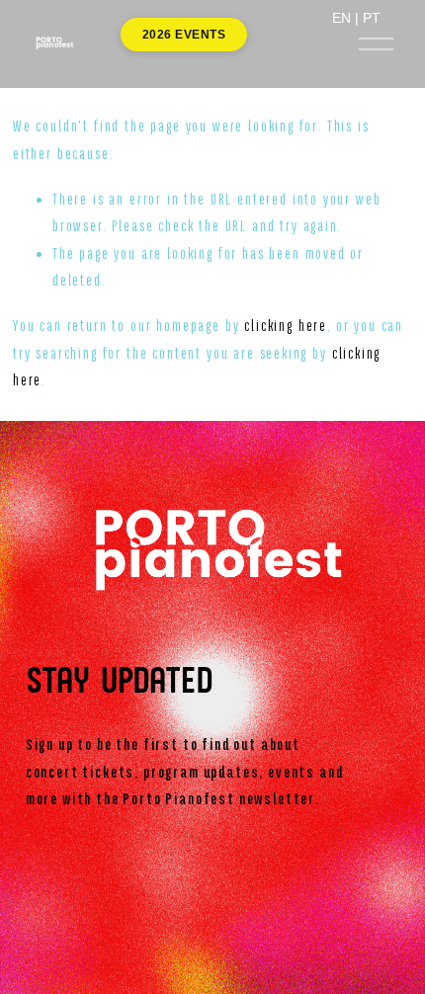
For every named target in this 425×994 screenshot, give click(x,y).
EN (341, 18)
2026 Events (183, 34)
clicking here (285, 326)
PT (372, 18)
